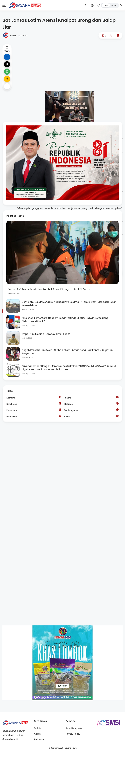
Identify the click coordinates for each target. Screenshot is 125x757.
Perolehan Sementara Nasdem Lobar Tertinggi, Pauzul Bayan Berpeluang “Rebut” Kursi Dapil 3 (65, 319)
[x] (7, 64)
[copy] (7, 79)
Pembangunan (91, 410)
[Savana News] (25, 5)
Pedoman (39, 739)
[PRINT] (117, 35)
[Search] (85, 5)
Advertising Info (74, 728)
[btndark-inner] (110, 5)
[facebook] (7, 57)
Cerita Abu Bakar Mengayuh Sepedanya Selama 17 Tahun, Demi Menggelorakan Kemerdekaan (69, 303)
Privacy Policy (73, 733)
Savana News (71, 748)
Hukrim (91, 397)
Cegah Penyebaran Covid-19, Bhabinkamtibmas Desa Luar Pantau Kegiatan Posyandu (67, 351)
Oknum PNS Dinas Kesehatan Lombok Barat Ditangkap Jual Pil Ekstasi (49, 289)
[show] (7, 86)
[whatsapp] (7, 72)
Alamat (37, 733)
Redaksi (38, 728)
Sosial (91, 416)
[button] (101, 48)
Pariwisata (33, 410)
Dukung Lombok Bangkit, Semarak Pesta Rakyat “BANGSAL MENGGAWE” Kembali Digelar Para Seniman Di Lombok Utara (69, 367)
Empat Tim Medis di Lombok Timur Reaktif (46, 334)
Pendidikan (33, 416)
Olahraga (91, 403)
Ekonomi (33, 397)
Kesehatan (33, 403)
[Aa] (110, 36)
